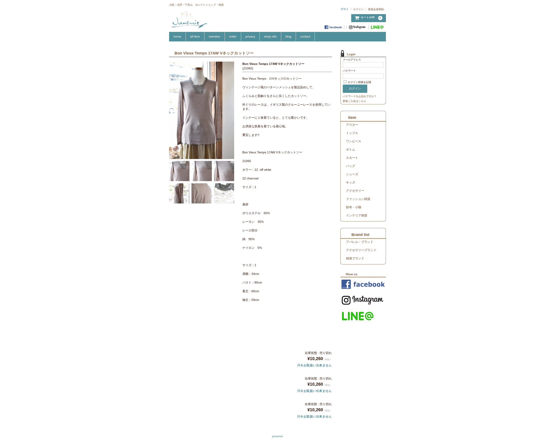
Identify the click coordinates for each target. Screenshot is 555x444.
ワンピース (353, 141)
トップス (352, 133)
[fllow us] (363, 284)
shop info (270, 36)
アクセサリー (355, 190)
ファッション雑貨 (358, 199)
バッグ (350, 166)
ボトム (350, 149)
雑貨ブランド (355, 258)
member (214, 36)
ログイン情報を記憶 (359, 82)
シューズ (352, 174)
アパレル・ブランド (359, 242)
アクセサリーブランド (361, 250)
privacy (250, 36)
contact (305, 36)
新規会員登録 (376, 9)
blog (288, 36)
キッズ (350, 182)
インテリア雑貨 (356, 215)
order (233, 36)
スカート (352, 157)
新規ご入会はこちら (354, 101)
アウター (352, 124)
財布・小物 (353, 207)
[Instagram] (358, 27)
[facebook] (333, 27)
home (177, 36)
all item (195, 36)
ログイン (358, 9)
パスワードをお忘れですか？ (360, 96)
